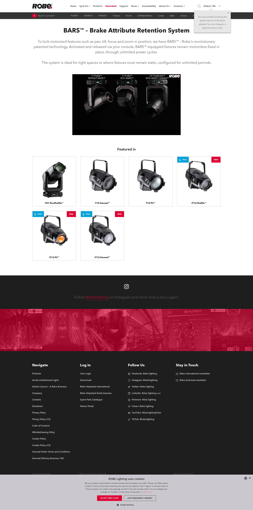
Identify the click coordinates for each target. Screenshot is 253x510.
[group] (51, 380)
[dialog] (126, 492)
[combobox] (245, 478)
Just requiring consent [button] (140, 498)
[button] (126, 504)
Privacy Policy (146, 492)
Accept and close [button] (109, 498)
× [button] (250, 478)
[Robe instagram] (126, 286)
